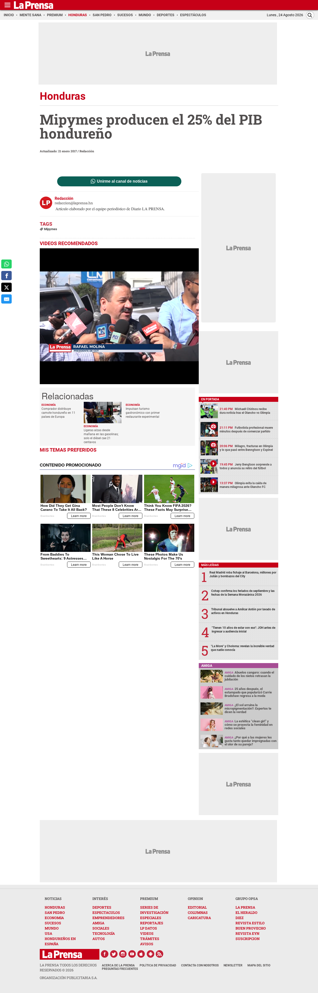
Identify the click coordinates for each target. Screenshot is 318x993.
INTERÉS (100, 898)
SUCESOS (53, 923)
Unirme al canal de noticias (122, 181)
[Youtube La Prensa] (132, 954)
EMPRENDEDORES (108, 917)
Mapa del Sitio (258, 965)
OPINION (195, 898)
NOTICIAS (53, 898)
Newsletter (233, 965)
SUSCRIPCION (248, 938)
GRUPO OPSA (247, 898)
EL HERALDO (246, 912)
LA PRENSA (245, 907)
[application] (119, 316)
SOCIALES (100, 928)
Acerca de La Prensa (118, 965)
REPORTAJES (151, 923)
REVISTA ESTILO (250, 923)
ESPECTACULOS (106, 912)
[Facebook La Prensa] (105, 954)
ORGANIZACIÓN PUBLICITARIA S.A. (68, 977)
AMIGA (98, 923)
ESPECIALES (150, 917)
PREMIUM (149, 898)
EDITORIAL (197, 907)
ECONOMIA (54, 917)
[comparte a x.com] (6, 287)
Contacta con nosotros (200, 965)
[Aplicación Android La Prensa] (151, 954)
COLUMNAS (198, 912)
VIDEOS (147, 933)
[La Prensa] (62, 954)
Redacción (87, 151)
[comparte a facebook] (6, 275)
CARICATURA (199, 917)
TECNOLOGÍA (103, 933)
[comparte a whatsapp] (6, 264)
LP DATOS (148, 928)
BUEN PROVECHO (251, 928)
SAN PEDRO (55, 912)
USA (48, 933)
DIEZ (239, 917)
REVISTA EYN (247, 933)
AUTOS (98, 938)
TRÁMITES (149, 938)
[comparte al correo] (6, 299)
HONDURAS (55, 907)
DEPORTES (101, 907)
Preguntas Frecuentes (120, 969)
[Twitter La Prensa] (114, 954)
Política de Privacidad (158, 965)
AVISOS (146, 943)
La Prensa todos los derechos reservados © (68, 967)
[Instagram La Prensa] (123, 954)
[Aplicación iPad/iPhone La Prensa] (141, 954)
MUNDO (52, 928)
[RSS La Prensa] (160, 954)
